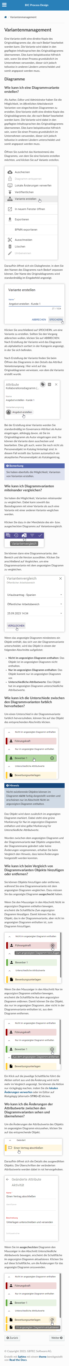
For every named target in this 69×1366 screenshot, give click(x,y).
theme (43, 1356)
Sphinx (22, 1356)
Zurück (13, 1338)
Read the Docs (18, 1360)
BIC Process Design (36, 5)
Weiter (55, 1338)
